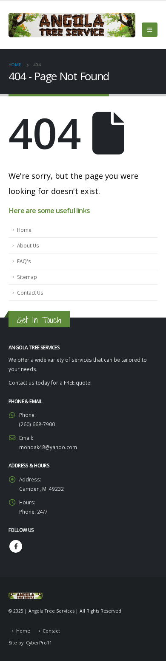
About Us (28, 245)
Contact (51, 631)
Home (24, 229)
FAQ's (24, 261)
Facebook (15, 546)
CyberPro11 (39, 643)
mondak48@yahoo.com (48, 447)
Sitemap (27, 276)
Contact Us (30, 292)
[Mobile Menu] (149, 30)
